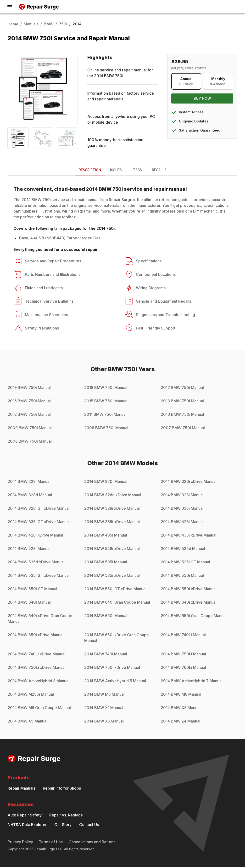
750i (63, 24)
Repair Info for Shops (62, 788)
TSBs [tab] (137, 170)
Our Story (63, 824)
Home (13, 24)
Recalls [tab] (159, 170)
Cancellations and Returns (92, 841)
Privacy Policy (20, 841)
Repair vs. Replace (66, 815)
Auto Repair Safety (25, 815)
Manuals (31, 24)
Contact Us (89, 824)
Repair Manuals (21, 788)
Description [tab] (89, 170)
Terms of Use (51, 841)
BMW (49, 24)
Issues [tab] (116, 170)
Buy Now (202, 98)
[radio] (186, 81)
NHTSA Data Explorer (27, 824)
